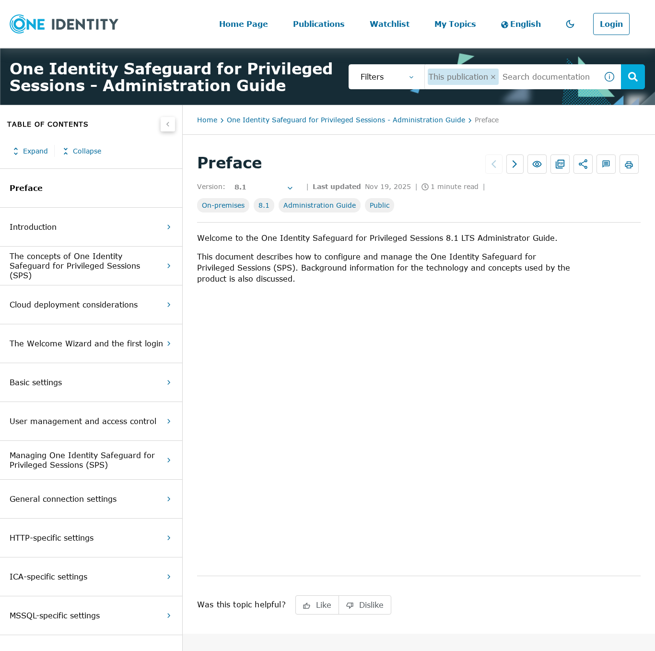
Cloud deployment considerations (74, 304)
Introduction (33, 227)
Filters (372, 76)
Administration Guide (319, 205)
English (525, 24)
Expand (35, 151)
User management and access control (83, 421)
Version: (211, 186)
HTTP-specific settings (52, 537)
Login (611, 24)
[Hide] (168, 124)
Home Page (243, 24)
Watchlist (389, 24)
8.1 (263, 205)
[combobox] (511, 76)
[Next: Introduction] (515, 164)
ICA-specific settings (48, 576)
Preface (26, 188)
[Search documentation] (633, 76)
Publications (319, 24)
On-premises (223, 205)
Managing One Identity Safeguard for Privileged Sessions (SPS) (82, 460)
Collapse (87, 151)
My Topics (455, 24)
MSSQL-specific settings (55, 615)
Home (207, 120)
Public (379, 205)
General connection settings (63, 499)
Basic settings (36, 382)
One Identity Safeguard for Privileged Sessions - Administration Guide (346, 120)
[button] (570, 24)
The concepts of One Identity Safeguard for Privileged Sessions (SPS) (75, 266)
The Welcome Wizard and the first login (86, 343)
